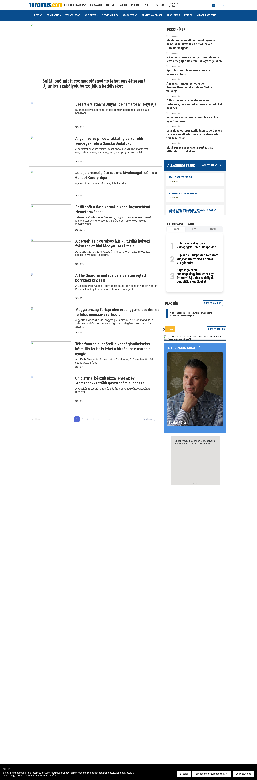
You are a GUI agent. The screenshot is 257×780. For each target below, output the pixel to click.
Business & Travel (152, 15)
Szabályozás (130, 15)
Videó (148, 5)
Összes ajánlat (212, 303)
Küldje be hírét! (174, 5)
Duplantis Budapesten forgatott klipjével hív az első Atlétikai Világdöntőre (197, 259)
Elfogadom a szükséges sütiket (211, 774)
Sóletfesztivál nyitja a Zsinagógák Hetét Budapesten (196, 245)
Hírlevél (111, 5)
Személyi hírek (110, 15)
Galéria (160, 5)
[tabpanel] (194, 262)
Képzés (188, 15)
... (103, 419)
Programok (173, 15)
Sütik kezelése (243, 774)
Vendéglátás (72, 15)
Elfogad (184, 774)
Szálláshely (54, 15)
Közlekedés (91, 15)
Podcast (136, 5)
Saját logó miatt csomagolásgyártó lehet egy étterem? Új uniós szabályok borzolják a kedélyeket (195, 275)
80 (109, 419)
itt (209, 443)
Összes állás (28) (211, 165)
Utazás (38, 15)
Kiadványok (96, 5)
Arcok (123, 5)
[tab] (176, 229)
